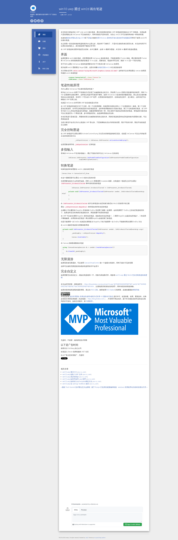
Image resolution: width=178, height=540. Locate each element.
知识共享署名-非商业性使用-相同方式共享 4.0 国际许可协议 (91, 296)
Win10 (80, 372)
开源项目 (45, 55)
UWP (65, 15)
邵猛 (89, 38)
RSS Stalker (110, 290)
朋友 (44, 48)
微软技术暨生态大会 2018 (75, 38)
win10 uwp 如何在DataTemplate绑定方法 (77, 381)
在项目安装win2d (103, 67)
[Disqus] (104, 416)
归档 (44, 41)
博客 (44, 35)
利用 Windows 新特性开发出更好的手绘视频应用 (114, 38)
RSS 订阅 (45, 69)
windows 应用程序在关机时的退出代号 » (132, 387)
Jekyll (86, 537)
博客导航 (136, 290)
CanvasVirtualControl (91, 263)
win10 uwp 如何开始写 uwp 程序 (74, 379)
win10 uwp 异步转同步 (70, 377)
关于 (44, 62)
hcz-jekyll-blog (97, 537)
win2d (70, 15)
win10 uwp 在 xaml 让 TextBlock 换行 (75, 384)
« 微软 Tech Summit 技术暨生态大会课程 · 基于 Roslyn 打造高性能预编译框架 (89, 387)
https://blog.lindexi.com (96, 299)
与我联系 (89, 301)
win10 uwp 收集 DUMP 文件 (72, 374)
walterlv (103, 537)
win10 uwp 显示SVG (69, 372)
